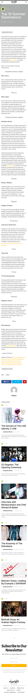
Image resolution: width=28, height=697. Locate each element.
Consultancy (21, 692)
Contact (18, 690)
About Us (6, 688)
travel (7, 374)
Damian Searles (17, 357)
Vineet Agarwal (12, 361)
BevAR (20, 364)
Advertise (12, 688)
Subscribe (14, 665)
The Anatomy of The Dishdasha (11, 545)
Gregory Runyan (12, 359)
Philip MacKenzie (12, 364)
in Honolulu (10, 165)
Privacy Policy (11, 690)
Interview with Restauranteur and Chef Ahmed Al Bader (13, 505)
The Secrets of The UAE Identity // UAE (13, 427)
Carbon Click (13, 60)
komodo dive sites (11, 345)
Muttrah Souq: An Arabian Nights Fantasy (13, 621)
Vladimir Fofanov (11, 362)
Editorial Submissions (10, 692)
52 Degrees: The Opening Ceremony (11, 466)
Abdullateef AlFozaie (8, 431)
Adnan (4, 21)
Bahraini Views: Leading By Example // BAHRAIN (13, 582)
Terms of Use (20, 688)
